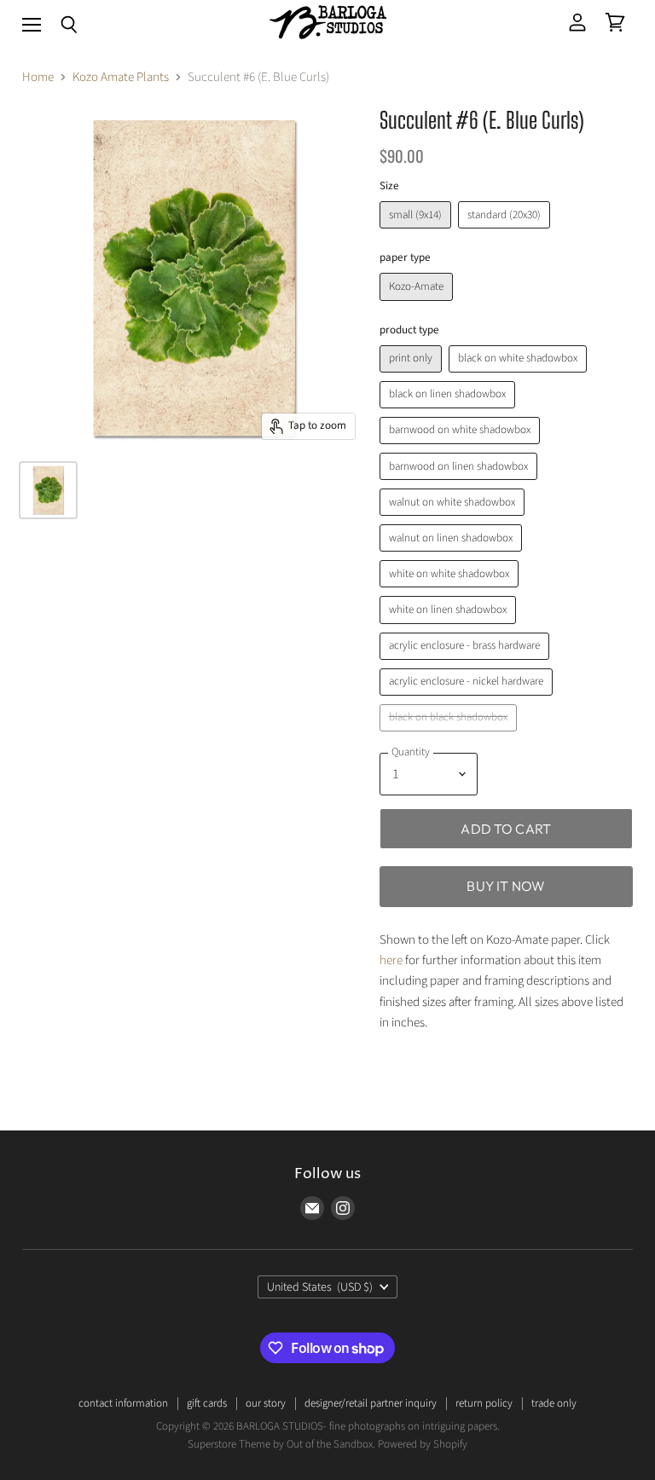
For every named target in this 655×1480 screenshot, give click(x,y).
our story (266, 1403)
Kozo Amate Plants (120, 77)
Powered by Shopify (422, 1444)
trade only (554, 1403)
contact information (123, 1403)
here (391, 960)
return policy (484, 1403)
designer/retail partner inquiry (370, 1403)
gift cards (207, 1403)
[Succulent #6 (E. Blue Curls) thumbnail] (48, 490)
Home (38, 77)
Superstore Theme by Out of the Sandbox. (281, 1444)
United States (320, 1287)
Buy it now (506, 885)
